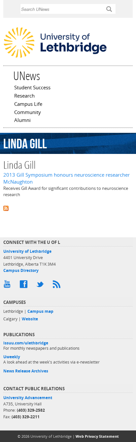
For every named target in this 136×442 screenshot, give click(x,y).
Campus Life (28, 104)
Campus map (40, 311)
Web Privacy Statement (97, 436)
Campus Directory (21, 270)
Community (27, 113)
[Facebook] (25, 286)
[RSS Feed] (58, 286)
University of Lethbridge (27, 251)
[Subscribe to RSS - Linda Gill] (68, 208)
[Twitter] (41, 286)
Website (30, 318)
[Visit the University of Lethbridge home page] (55, 57)
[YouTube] (8, 286)
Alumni (22, 121)
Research (24, 96)
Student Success (32, 88)
